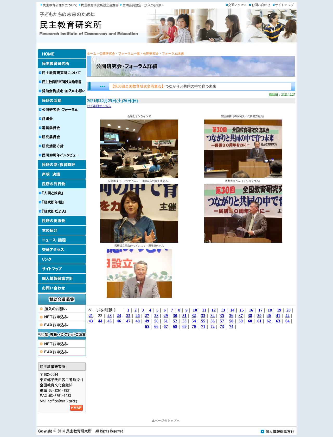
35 (222, 315)
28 (156, 315)
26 (138, 315)
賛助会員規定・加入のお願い (143, 5)
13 (223, 310)
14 (232, 310)
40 (269, 315)
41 (278, 315)
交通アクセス (237, 5)
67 (166, 326)
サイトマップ (284, 5)
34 (212, 315)
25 (128, 315)
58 (231, 321)
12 (214, 310)
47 (128, 321)
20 (288, 310)
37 (241, 315)
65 (147, 326)
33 (203, 315)
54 (194, 321)
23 (109, 315)
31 (184, 315)
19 (279, 310)
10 (195, 310)
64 (287, 321)
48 (138, 321)
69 (184, 326)
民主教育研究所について (60, 5)
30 (175, 315)
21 (91, 315)
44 (100, 321)
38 (250, 315)
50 (156, 321)
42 (287, 315)
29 (166, 315)
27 (147, 315)
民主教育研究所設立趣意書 (100, 5)
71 (203, 326)
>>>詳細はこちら (99, 106)
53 (184, 321)
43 (91, 321)
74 (231, 326)
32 (194, 315)
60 (250, 321)
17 (260, 310)
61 (259, 321)
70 (194, 326)
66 (156, 326)
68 (175, 326)
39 (259, 315)
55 (203, 321)
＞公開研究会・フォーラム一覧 (118, 53)
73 (222, 326)
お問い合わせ (261, 5)
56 (212, 321)
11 (204, 310)
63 (278, 321)
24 (119, 315)
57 (222, 321)
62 (269, 321)
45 (109, 321)
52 (175, 321)
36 (231, 315)
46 (119, 321)
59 (241, 321)
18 (270, 310)
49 (147, 321)
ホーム (91, 53)
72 (212, 326)
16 (251, 310)
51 (166, 321)
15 (242, 310)
